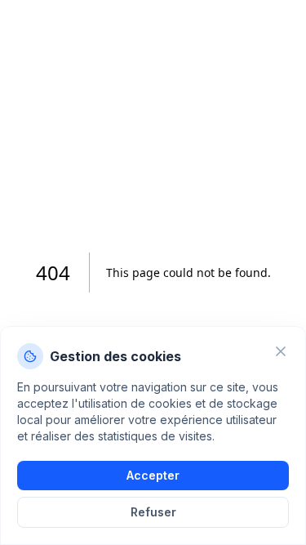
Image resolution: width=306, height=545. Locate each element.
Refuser (153, 512)
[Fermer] (280, 351)
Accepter (153, 475)
